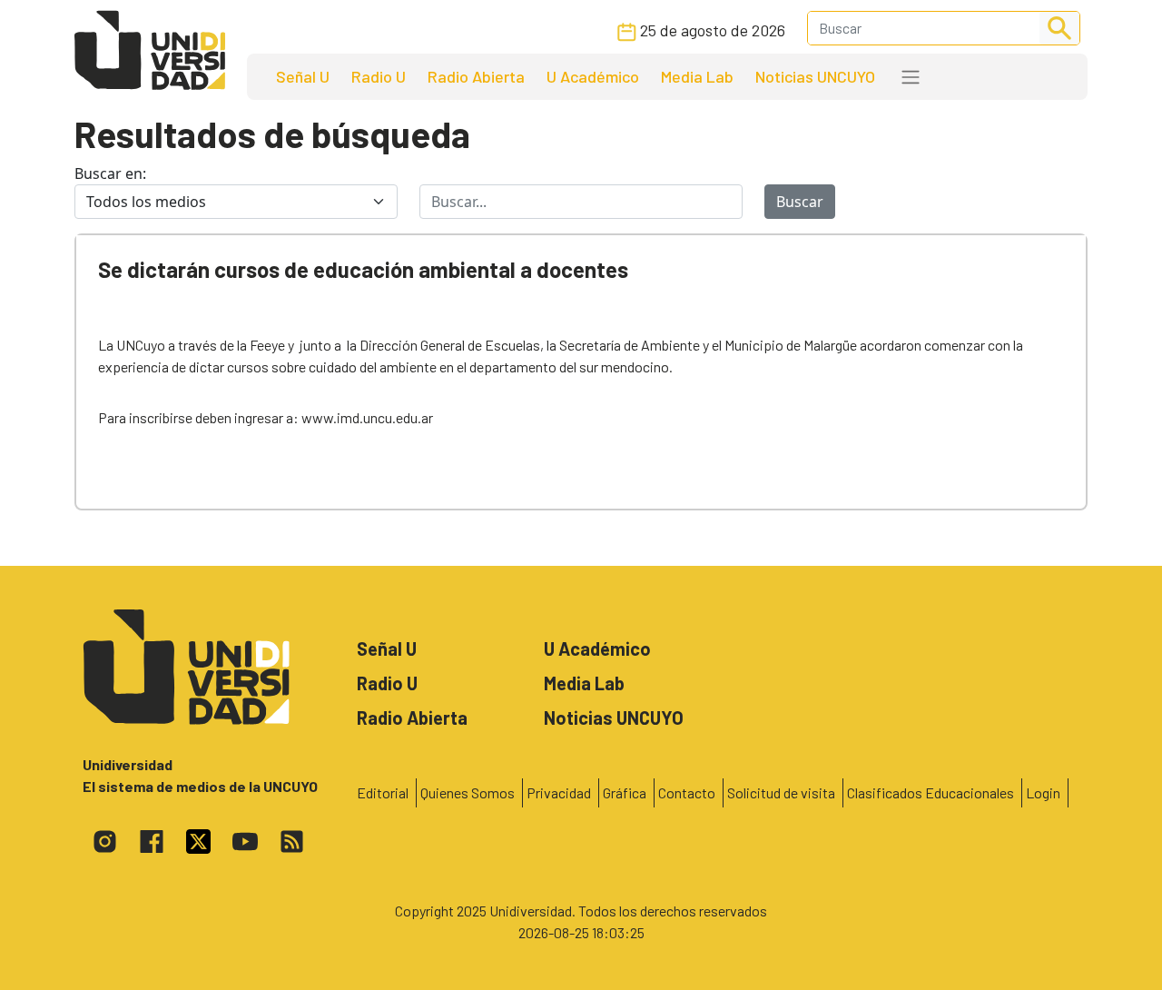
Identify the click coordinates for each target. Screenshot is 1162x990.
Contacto (686, 792)
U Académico (593, 76)
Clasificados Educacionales (930, 792)
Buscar (799, 202)
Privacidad (559, 792)
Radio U (378, 76)
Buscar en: (110, 173)
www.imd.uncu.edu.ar (367, 417)
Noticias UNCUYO (815, 76)
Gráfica (624, 792)
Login (1043, 792)
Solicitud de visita (781, 792)
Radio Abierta (476, 76)
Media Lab (697, 76)
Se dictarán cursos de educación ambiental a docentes (363, 269)
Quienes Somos (467, 792)
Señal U (303, 76)
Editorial (383, 792)
